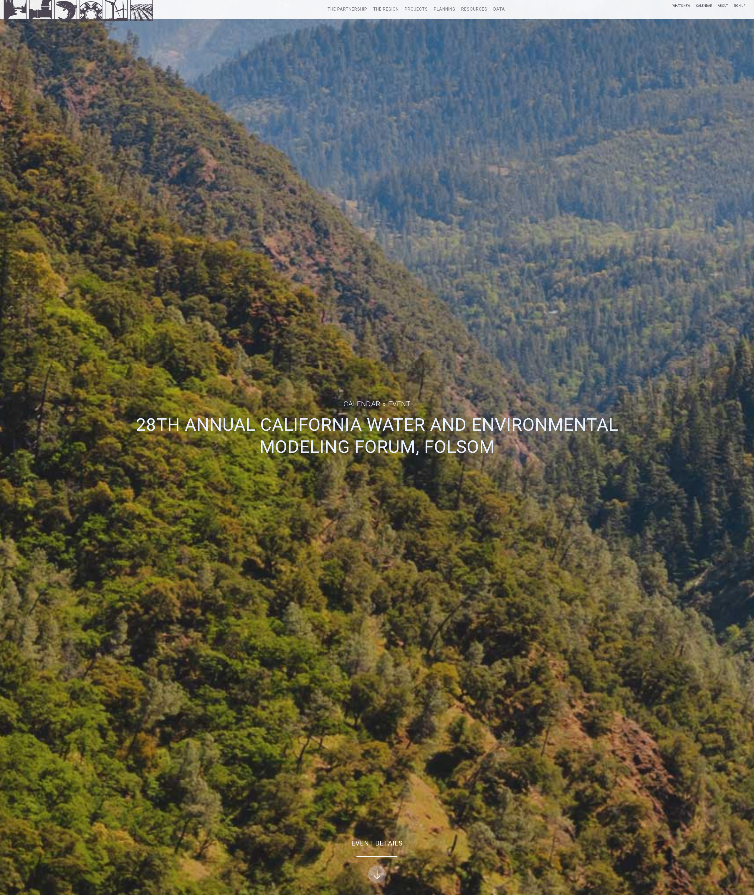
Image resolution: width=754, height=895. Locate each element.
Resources (474, 9)
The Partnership (347, 9)
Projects (416, 9)
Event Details (377, 843)
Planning (444, 9)
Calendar (704, 5)
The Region (386, 9)
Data (499, 9)
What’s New (681, 5)
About (723, 5)
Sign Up (739, 5)
